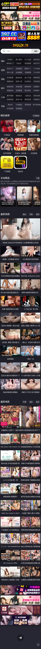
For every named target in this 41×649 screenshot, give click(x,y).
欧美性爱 (36, 77)
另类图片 (36, 90)
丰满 (24, 402)
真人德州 (19, 59)
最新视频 (5, 214)
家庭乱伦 (19, 96)
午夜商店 (19, 105)
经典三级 (19, 81)
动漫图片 (36, 86)
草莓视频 (28, 105)
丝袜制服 (19, 72)
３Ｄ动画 (36, 68)
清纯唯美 (19, 90)
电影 (3, 79)
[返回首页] (38, 644)
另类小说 (19, 99)
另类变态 (36, 81)
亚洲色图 (19, 86)
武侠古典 (36, 96)
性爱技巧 (36, 99)
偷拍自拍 (19, 77)
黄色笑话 (28, 99)
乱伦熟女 (28, 81)
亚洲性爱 (10, 77)
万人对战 (28, 59)
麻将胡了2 (10, 63)
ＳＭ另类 (36, 72)
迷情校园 (10, 99)
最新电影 (5, 401)
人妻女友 (28, 96)
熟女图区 (28, 90)
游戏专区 (36, 59)
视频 (3, 70)
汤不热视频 (37, 105)
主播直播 (28, 72)
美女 (24, 214)
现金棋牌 (28, 63)
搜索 (35, 51)
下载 (37, 178)
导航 (3, 106)
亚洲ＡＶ (10, 68)
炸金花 (19, 63)
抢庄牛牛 (36, 63)
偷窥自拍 (10, 86)
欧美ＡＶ (28, 68)
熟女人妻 (10, 72)
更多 (37, 214)
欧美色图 (28, 86)
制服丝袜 (10, 81)
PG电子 (10, 59)
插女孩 (10, 105)
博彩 (3, 61)
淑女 (31, 402)
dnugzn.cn (20, 45)
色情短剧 (19, 108)
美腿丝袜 (10, 90)
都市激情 (10, 96)
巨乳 (31, 214)
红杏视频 (10, 108)
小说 (3, 97)
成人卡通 (28, 77)
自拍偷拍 (19, 68)
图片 (3, 88)
